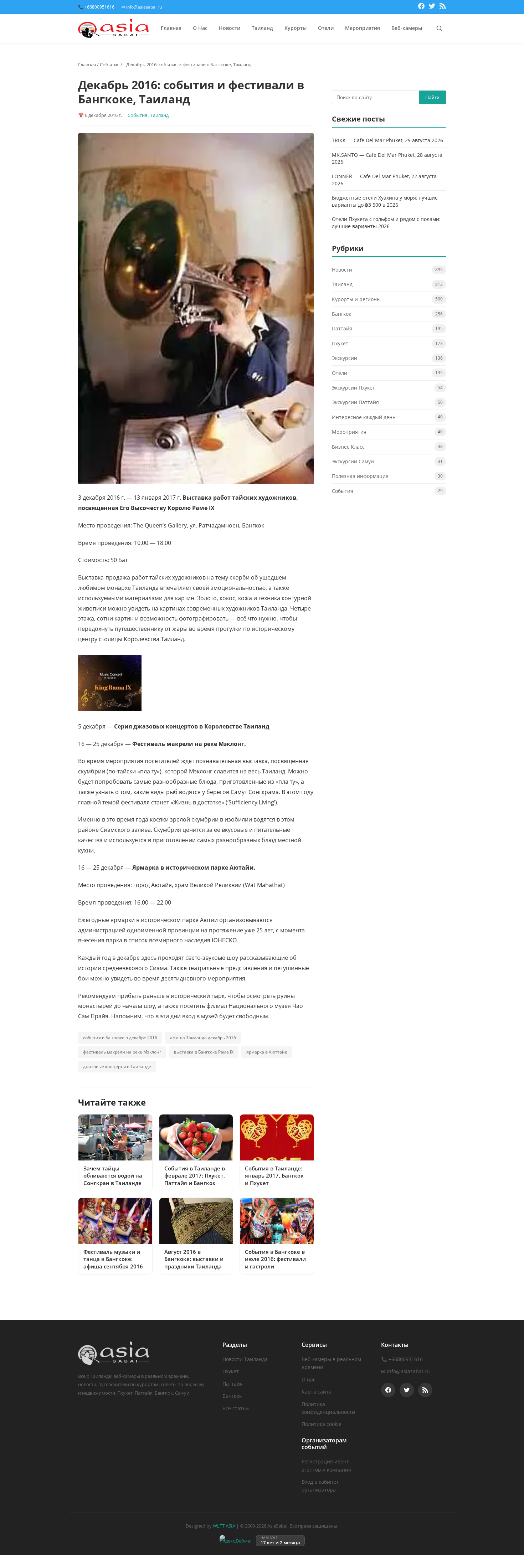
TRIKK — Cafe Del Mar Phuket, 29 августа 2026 (387, 140)
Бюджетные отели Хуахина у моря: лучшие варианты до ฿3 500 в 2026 (385, 201)
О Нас (200, 28)
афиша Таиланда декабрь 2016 (203, 1038)
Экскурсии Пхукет (353, 387)
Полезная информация (360, 476)
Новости (229, 28)
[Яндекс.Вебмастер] (235, 1540)
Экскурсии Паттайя (355, 402)
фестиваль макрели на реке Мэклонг (122, 1052)
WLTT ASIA (224, 1526)
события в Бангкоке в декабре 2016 (120, 1038)
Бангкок (341, 313)
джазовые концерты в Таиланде (117, 1067)
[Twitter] (432, 7)
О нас (308, 1379)
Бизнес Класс (348, 446)
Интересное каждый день (363, 417)
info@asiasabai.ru (408, 1371)
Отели (326, 28)
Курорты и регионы (356, 299)
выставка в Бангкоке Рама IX (203, 1052)
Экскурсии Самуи (353, 461)
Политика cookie (321, 1424)
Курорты (295, 28)
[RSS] (443, 7)
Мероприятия (362, 28)
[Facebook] (421, 7)
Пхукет (340, 343)
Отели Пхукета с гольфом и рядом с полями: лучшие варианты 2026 (386, 223)
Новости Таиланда (245, 1359)
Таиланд (262, 28)
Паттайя (342, 328)
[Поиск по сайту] (439, 28)
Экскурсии (344, 358)
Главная (171, 28)
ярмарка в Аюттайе (266, 1052)
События (109, 64)
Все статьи (235, 1408)
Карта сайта (317, 1391)
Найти (432, 97)
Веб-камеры (406, 28)
